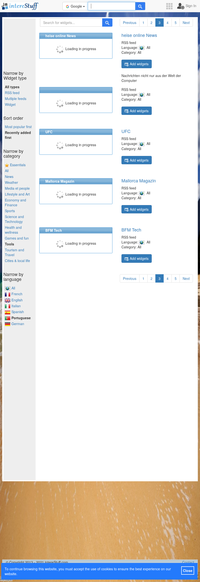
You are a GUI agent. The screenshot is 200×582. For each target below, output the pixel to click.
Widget (10, 104)
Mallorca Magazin (138, 180)
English (17, 299)
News (9, 176)
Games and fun (17, 238)
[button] (171, 6)
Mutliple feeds (15, 98)
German (17, 323)
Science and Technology (14, 219)
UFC (125, 131)
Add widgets (139, 63)
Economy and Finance (15, 202)
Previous (129, 22)
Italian (16, 305)
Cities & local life (17, 260)
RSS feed (12, 92)
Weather (11, 182)
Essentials (18, 164)
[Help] (140, 6)
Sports (10, 210)
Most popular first (18, 126)
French (16, 293)
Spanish (17, 311)
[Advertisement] (27, 42)
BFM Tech (131, 229)
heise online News (139, 35)
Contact (188, 562)
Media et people (17, 188)
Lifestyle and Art (17, 194)
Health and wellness (13, 230)
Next (186, 22)
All (7, 170)
